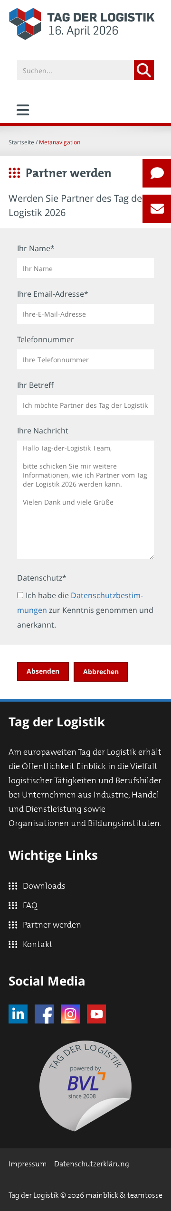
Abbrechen (101, 671)
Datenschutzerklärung (91, 1164)
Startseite (21, 142)
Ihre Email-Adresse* (52, 294)
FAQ (30, 906)
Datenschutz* (41, 578)
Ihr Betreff (35, 385)
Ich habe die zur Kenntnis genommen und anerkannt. (85, 610)
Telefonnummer (45, 339)
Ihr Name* (36, 248)
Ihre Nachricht (42, 430)
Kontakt (38, 944)
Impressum (28, 1164)
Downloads (44, 886)
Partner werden (52, 925)
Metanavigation (59, 142)
